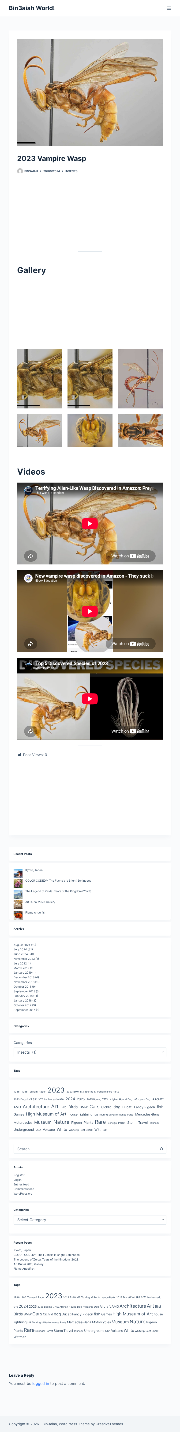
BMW (84, 1107)
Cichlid (106, 1107)
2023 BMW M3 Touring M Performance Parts (93, 1091)
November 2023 (24, 958)
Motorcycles (23, 1122)
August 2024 (22, 945)
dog (116, 1106)
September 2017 (24, 1010)
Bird (63, 1107)
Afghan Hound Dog (121, 1099)
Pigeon (76, 1122)
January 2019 (23, 972)
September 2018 (24, 991)
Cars (94, 1106)
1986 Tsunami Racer (34, 1091)
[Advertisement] (90, 216)
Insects (71, 171)
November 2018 (24, 982)
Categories (23, 1042)
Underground (24, 1129)
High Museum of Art (46, 1113)
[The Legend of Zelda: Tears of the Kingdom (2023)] (18, 894)
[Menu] (169, 8)
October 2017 (22, 1005)
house (73, 1114)
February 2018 (23, 996)
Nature (61, 1122)
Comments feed (24, 1189)
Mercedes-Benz (147, 1114)
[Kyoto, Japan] (18, 873)
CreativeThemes (109, 1424)
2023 (56, 1090)
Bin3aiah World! (32, 7)
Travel (143, 1122)
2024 (70, 1099)
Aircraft (158, 1099)
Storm (131, 1122)
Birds (73, 1106)
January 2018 (23, 1000)
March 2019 (21, 968)
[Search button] (161, 1148)
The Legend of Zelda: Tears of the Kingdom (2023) (58, 891)
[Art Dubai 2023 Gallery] (18, 904)
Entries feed (21, 1184)
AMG (17, 1107)
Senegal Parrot (116, 1122)
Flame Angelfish (35, 912)
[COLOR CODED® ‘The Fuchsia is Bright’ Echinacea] (18, 883)
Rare (100, 1122)
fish (160, 1106)
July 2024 (20, 949)
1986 (17, 1091)
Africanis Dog (142, 1099)
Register (19, 1175)
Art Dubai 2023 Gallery (40, 902)
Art (55, 1106)
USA (38, 1129)
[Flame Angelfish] (18, 915)
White (62, 1129)
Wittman (100, 1129)
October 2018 (22, 986)
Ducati (127, 1107)
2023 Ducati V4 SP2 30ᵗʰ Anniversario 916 (39, 1099)
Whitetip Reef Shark (81, 1129)
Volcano (49, 1129)
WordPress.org (23, 1193)
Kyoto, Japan (34, 870)
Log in (18, 1179)
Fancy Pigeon (144, 1107)
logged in (40, 1383)
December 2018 (24, 977)
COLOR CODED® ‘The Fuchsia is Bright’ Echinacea (58, 880)
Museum (43, 1122)
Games (19, 1114)
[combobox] (85, 1149)
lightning (86, 1114)
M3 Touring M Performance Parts (113, 1114)
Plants (88, 1122)
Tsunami (154, 1122)
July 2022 (20, 963)
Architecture (36, 1106)
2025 (81, 1099)
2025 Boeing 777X (97, 1099)
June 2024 (21, 954)
